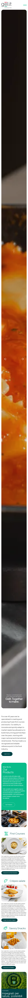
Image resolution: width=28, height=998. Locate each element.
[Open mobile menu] (25, 5)
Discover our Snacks (8, 967)
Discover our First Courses (10, 872)
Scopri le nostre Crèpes (9, 920)
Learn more (7, 754)
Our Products (9, 804)
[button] (5, 359)
